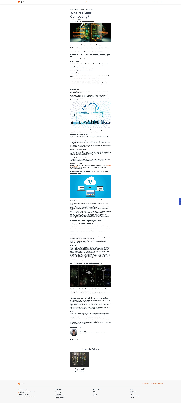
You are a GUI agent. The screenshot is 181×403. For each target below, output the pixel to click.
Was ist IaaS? (80, 369)
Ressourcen (72, 9)
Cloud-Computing (78, 9)
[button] (70, 339)
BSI (74, 132)
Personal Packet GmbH (77, 240)
